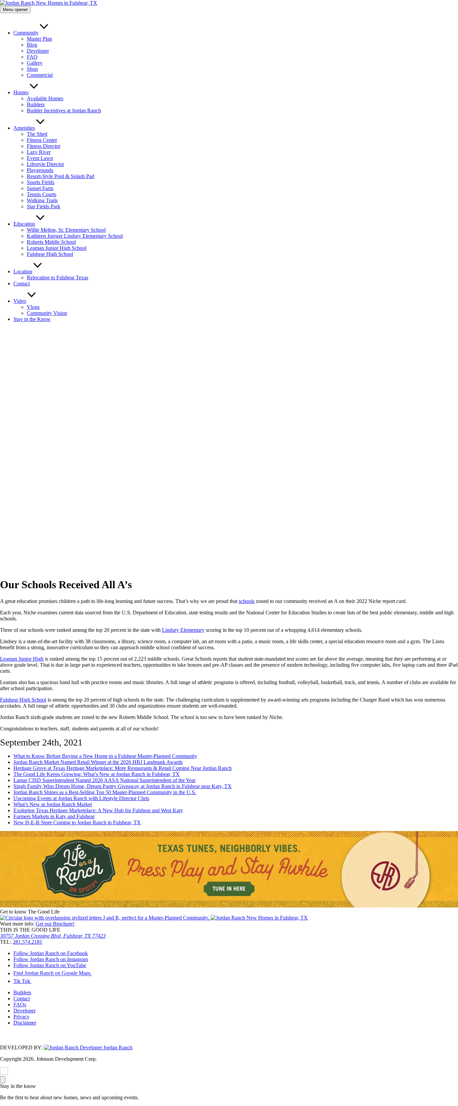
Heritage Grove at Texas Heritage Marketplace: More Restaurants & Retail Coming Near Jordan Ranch (122, 768)
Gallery (35, 63)
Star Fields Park (43, 206)
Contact (21, 283)
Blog (32, 45)
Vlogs (33, 307)
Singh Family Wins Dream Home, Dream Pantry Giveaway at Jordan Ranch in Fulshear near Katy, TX (122, 786)
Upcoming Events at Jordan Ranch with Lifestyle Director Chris (81, 798)
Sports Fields (40, 182)
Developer (38, 51)
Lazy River (39, 152)
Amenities (24, 128)
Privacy (21, 1016)
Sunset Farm (40, 188)
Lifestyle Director (45, 164)
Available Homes (45, 98)
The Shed (37, 134)
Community (26, 33)
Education (24, 224)
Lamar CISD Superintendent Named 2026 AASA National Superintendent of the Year (104, 780)
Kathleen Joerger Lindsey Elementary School (75, 236)
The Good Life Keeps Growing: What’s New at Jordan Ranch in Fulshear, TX (96, 774)
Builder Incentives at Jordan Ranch (64, 110)
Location (22, 271)
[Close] (2, 1079)
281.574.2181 (27, 942)
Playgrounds (40, 170)
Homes (20, 92)
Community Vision (47, 313)
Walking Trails (42, 200)
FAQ (32, 57)
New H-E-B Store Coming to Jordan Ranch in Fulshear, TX (77, 822)
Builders (36, 104)
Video (19, 301)
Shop (32, 69)
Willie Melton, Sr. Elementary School (66, 230)
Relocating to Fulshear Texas (57, 277)
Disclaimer (24, 1023)
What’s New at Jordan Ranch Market (52, 804)
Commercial (40, 75)
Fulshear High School (50, 254)
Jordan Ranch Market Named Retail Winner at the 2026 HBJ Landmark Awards (98, 762)
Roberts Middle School (51, 242)
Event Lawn (40, 158)
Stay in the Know (32, 319)
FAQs (19, 1004)
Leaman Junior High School (57, 248)
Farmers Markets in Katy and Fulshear (54, 816)
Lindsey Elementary (183, 630)
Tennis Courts (41, 194)
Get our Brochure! (55, 924)
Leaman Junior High (22, 659)
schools (246, 601)
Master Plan (39, 39)
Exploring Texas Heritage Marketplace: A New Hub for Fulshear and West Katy (98, 810)
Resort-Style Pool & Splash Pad (60, 176)
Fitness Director (43, 146)
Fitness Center (42, 140)
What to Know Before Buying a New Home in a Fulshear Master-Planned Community (105, 756)
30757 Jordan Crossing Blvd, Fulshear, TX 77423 (53, 936)
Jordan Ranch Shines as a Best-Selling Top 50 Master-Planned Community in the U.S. (104, 792)
